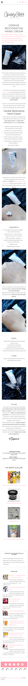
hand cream (22, 36)
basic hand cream (7, 34)
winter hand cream (8, 42)
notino (4, 38)
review (20, 40)
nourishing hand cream (14, 38)
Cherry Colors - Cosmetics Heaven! (14, 678)
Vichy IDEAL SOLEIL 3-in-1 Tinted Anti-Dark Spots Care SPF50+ (16, 623)
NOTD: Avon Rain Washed (16, 611)
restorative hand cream (10, 40)
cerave (16, 34)
